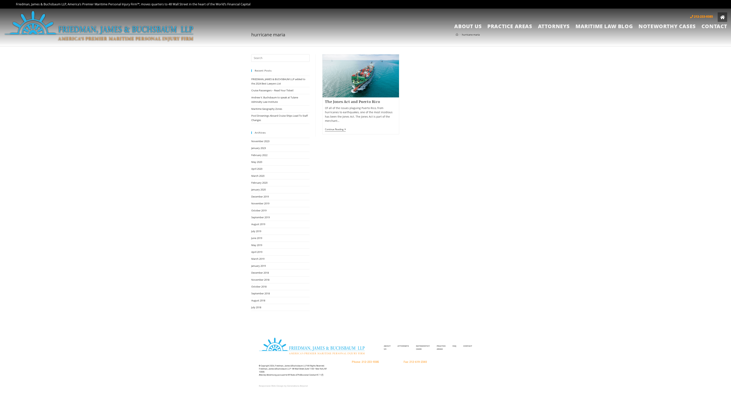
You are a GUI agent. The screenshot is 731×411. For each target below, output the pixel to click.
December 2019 (260, 196)
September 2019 (260, 217)
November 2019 (260, 203)
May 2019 (256, 245)
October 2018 (259, 286)
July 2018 (256, 307)
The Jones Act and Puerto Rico (352, 102)
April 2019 (256, 252)
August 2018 (258, 300)
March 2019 (257, 258)
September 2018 (260, 293)
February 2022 (259, 155)
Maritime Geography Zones (266, 109)
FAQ (454, 346)
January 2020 (258, 189)
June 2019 (256, 238)
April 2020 (256, 168)
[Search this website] (280, 57)
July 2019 (256, 231)
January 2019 (258, 266)
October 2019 (259, 210)
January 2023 (258, 148)
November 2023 (260, 141)
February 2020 (259, 182)
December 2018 (260, 272)
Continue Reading (335, 129)
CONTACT (467, 346)
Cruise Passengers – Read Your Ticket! (272, 90)
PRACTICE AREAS (441, 347)
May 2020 (256, 162)
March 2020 (257, 176)
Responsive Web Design (271, 386)
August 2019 (258, 224)
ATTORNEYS (403, 346)
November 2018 (260, 279)
